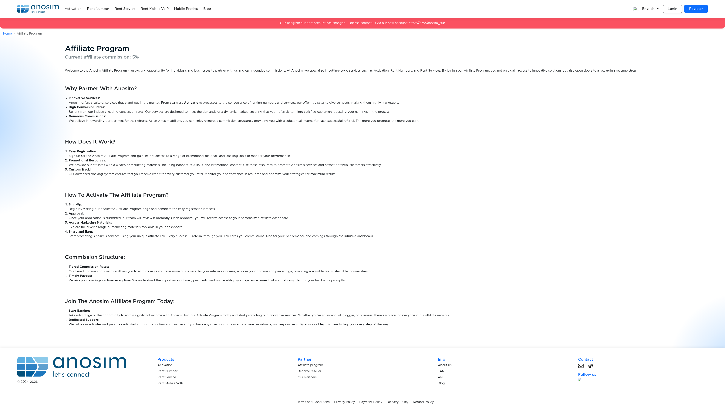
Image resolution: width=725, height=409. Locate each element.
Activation (73, 8)
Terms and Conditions (313, 402)
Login (672, 8)
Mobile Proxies (186, 8)
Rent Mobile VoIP (155, 8)
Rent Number (98, 8)
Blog (207, 8)
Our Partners (307, 377)
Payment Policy (370, 402)
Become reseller (309, 371)
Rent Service (125, 8)
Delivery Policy (397, 402)
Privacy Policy (344, 402)
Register (696, 8)
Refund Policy (423, 402)
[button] (647, 9)
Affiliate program (310, 365)
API (440, 377)
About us (445, 365)
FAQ (441, 371)
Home (7, 33)
